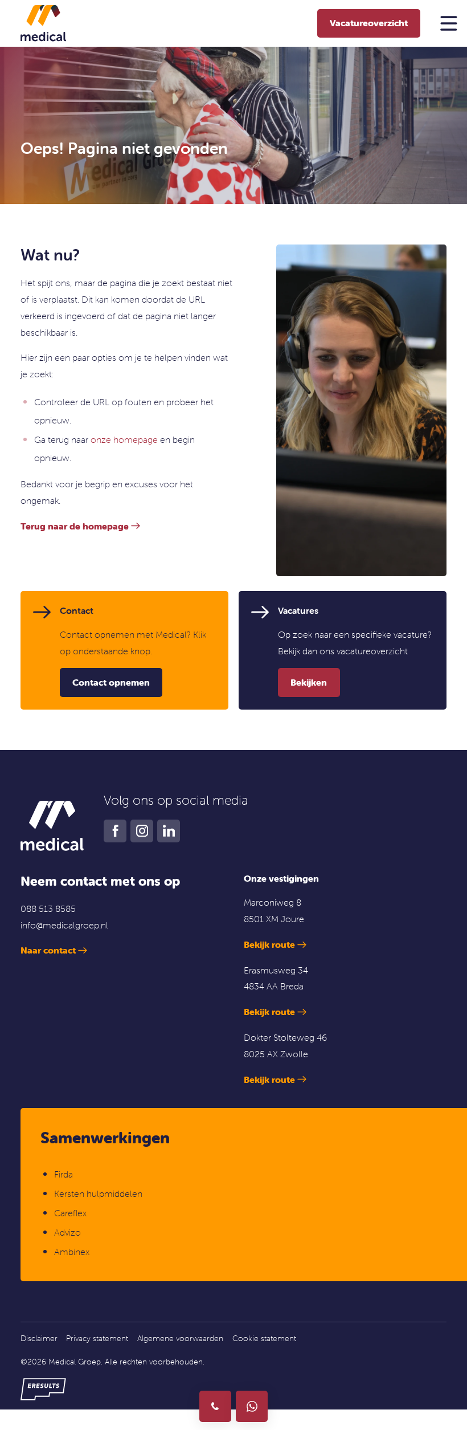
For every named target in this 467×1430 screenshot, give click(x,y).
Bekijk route (269, 944)
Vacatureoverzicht (369, 22)
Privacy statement (97, 1338)
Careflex (70, 1213)
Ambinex (73, 1251)
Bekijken (308, 682)
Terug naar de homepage (75, 526)
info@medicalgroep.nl (64, 925)
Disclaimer (39, 1338)
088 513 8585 (48, 908)
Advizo (67, 1232)
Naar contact (48, 950)
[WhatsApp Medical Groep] (251, 1406)
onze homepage (124, 439)
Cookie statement (264, 1338)
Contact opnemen (111, 682)
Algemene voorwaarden (180, 1338)
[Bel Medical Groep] (215, 1406)
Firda (63, 1174)
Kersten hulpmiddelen (98, 1193)
